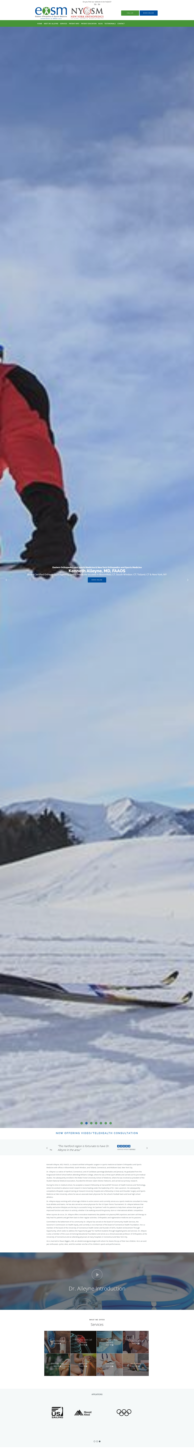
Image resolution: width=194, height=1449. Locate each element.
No (99, 4)
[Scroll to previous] (47, 1148)
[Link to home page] (66, 13)
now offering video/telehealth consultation (97, 1133)
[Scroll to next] (146, 1148)
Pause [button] (51, 1150)
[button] (149, 13)
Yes (95, 4)
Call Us (87, 580)
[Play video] (97, 1274)
